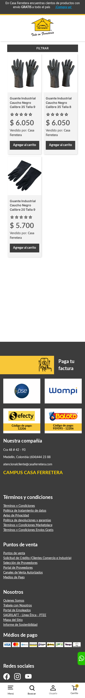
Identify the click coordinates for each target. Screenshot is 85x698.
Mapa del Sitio (13, 620)
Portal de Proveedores (18, 567)
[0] (73, 688)
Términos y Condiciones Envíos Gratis (28, 530)
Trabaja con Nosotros (17, 605)
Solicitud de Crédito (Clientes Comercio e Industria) (37, 558)
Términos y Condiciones (19, 505)
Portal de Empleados (17, 610)
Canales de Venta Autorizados (23, 572)
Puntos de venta (14, 553)
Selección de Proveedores (20, 563)
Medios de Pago (14, 577)
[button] (32, 690)
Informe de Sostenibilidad (20, 624)
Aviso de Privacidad (16, 515)
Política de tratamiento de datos (24, 510)
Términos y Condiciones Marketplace (27, 525)
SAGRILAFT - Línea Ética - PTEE (24, 615)
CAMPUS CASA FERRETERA (33, 472)
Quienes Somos (13, 600)
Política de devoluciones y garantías (27, 520)
